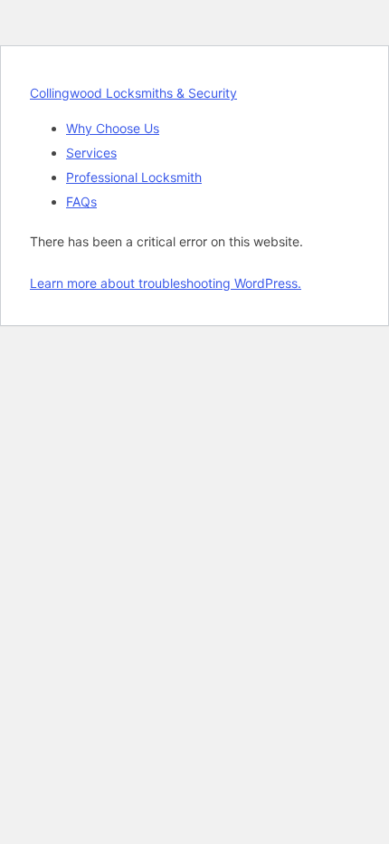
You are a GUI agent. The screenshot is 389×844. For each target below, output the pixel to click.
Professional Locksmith (134, 177)
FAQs (81, 201)
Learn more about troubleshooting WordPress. (165, 283)
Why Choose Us (112, 128)
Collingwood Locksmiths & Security (133, 93)
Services (91, 152)
